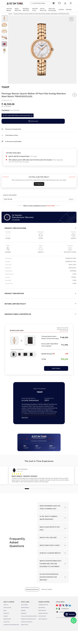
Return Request (25, 607)
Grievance (23, 613)
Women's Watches (43, 613)
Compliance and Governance (11, 624)
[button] (71, 19)
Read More (25, 417)
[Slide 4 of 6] (4, 37)
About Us (6, 604)
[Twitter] (63, 605)
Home (10, 13)
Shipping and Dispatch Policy (28, 619)
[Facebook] (66, 605)
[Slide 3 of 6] (4, 31)
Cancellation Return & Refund (29, 616)
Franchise (6, 613)
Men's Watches (42, 610)
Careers (6, 616)
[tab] (13, 354)
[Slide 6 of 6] (4, 50)
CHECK (71, 199)
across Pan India (10, 110)
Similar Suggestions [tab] (32, 589)
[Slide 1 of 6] (4, 18)
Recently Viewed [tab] (47, 589)
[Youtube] (57, 605)
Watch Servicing (42, 619)
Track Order (24, 604)
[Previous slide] (9, 49)
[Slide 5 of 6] (4, 44)
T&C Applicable (16, 219)
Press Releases (7, 619)
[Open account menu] (65, 3)
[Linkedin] (70, 605)
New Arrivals (41, 607)
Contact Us (6, 621)
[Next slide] (74, 49)
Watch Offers (42, 616)
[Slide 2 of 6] (4, 24)
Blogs (5, 610)
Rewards (23, 610)
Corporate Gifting (43, 604)
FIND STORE (50, 206)
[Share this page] (74, 95)
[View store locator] (53, 3)
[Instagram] (60, 605)
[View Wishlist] (59, 3)
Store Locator (7, 607)
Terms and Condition (26, 621)
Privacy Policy (24, 624)
